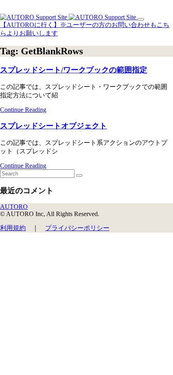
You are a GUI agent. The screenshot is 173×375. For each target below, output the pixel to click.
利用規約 (13, 228)
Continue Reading (23, 109)
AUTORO (14, 206)
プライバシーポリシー (77, 228)
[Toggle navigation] (141, 19)
